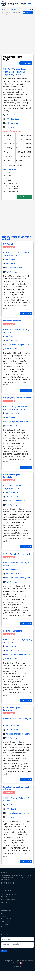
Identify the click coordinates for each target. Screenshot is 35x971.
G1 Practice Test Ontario (8, 894)
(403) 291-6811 (11, 730)
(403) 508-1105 (11, 492)
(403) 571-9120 (11, 260)
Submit (4, 951)
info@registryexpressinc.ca (17, 813)
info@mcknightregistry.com (17, 345)
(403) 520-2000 (12, 646)
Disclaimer (4, 924)
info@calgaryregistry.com (16, 422)
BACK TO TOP (17, 967)
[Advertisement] (17, 34)
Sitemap (3, 927)
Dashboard (4, 9)
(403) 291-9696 (12, 726)
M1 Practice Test (6, 902)
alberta (6, 11)
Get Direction (24, 197)
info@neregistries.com (15, 501)
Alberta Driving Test (7, 897)
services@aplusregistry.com (18, 578)
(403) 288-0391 (12, 574)
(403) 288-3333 (12, 569)
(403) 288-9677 (12, 417)
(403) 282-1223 (11, 809)
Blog (2, 913)
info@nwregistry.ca (13, 268)
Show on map (26, 63)
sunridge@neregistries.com (17, 734)
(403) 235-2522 (12, 119)
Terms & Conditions (7, 919)
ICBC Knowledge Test (8, 899)
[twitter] (4, 883)
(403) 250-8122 (12, 341)
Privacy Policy (5, 921)
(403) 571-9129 (11, 264)
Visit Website (11, 127)
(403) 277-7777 (11, 336)
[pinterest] (11, 883)
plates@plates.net (13, 123)
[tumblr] (8, 883)
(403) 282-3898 (12, 805)
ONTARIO (28, 12)
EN (30, 9)
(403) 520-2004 (12, 651)
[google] (6, 883)
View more (26, 313)
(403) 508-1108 (11, 497)
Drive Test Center (15, 9)
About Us (4, 916)
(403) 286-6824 (12, 413)
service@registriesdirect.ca (17, 655)
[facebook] (1, 883)
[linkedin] (13, 883)
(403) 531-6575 (12, 115)
